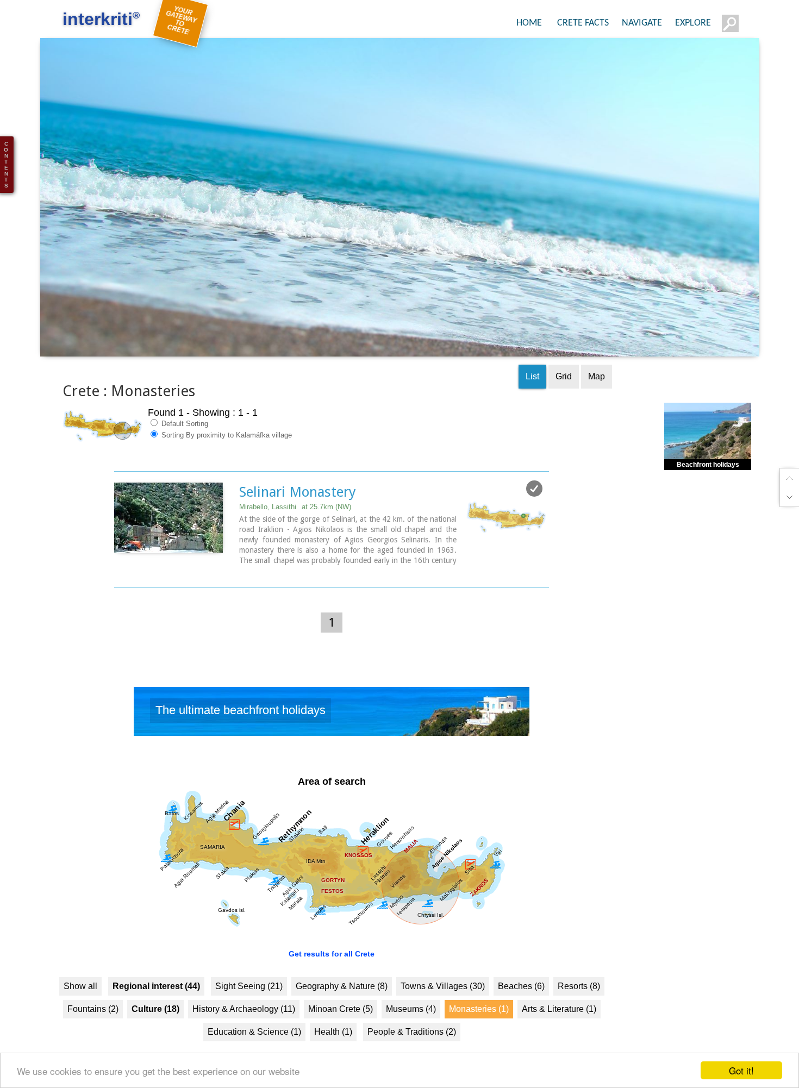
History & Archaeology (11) (243, 1016)
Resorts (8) (579, 993)
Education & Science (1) (254, 1039)
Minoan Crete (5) (340, 1016)
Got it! (741, 1070)
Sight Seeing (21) (249, 993)
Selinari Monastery (297, 500)
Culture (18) (155, 1016)
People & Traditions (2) (411, 1039)
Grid (563, 384)
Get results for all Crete (331, 961)
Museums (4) (411, 1016)
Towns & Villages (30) (443, 993)
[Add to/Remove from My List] (534, 496)
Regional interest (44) (156, 993)
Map (596, 384)
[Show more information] (120, 579)
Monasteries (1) (479, 1016)
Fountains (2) (92, 1016)
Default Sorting (183, 432)
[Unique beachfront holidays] (331, 722)
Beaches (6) (521, 993)
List (532, 384)
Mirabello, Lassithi (295, 515)
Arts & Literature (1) (559, 1016)
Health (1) (333, 1039)
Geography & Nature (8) (342, 993)
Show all (80, 993)
